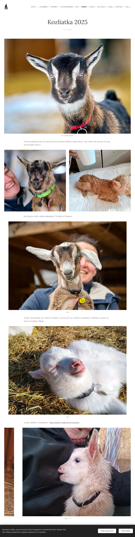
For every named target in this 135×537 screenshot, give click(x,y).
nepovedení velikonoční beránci (64, 422)
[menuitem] (33, 6)
